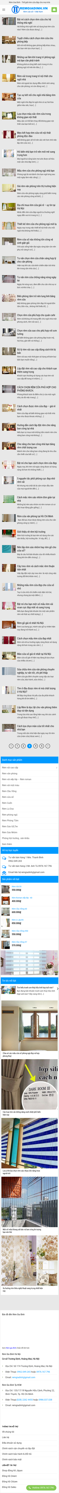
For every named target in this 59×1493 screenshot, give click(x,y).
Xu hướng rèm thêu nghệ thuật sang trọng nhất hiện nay (23, 1289)
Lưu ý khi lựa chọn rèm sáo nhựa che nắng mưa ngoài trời (21, 1172)
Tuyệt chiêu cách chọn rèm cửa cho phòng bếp (35, 40)
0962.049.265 (24, 1372)
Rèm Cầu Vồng (9, 791)
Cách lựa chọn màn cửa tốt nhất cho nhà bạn (35, 728)
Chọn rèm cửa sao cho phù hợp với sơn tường (37, 332)
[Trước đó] (11, 746)
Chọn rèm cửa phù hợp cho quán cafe (36, 315)
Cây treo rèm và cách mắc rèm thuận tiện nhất (35, 568)
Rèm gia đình (11, 1348)
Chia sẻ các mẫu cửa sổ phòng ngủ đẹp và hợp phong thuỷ (21, 1054)
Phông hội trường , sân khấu (15, 838)
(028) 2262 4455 (25, 1399)
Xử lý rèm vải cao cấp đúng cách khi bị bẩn (36, 351)
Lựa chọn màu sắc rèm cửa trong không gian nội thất (34, 115)
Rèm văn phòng (9, 773)
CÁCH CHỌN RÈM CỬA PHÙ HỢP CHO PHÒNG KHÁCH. (36, 389)
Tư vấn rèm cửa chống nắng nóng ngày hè (36, 279)
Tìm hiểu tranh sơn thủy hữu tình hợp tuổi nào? (35, 987)
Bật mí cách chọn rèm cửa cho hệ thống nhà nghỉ (34, 21)
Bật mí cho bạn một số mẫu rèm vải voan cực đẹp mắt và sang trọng (35, 605)
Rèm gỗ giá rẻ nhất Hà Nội (30, 623)
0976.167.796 (43, 1372)
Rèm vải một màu (10, 785)
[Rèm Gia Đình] (29, 10)
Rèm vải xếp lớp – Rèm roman (16, 779)
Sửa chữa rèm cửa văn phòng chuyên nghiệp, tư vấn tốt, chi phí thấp (35, 671)
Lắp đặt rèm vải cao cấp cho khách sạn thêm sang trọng (37, 370)
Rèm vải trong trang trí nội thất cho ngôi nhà (35, 78)
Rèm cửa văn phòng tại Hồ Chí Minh (35, 516)
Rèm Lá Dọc (8, 808)
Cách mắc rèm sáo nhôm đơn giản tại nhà (36, 499)
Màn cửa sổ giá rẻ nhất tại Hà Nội (34, 654)
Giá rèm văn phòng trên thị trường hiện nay (36, 188)
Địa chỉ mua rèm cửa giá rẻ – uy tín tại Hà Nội (36, 206)
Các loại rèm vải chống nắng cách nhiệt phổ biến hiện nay (22, 1113)
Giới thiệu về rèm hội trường (31, 531)
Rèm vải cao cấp (10, 767)
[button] (3, 9)
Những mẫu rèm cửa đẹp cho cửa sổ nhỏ (35, 587)
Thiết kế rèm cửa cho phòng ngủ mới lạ (37, 224)
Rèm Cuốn (7, 803)
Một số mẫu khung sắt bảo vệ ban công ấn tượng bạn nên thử (22, 1231)
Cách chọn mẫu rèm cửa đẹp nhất (34, 638)
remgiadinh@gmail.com (23, 1377)
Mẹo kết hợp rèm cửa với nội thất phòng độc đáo (34, 134)
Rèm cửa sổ (8, 797)
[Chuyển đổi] (56, 767)
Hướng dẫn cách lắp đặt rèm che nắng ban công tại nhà (36, 427)
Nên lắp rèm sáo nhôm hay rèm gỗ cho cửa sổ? (36, 549)
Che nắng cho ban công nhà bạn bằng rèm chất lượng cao (36, 446)
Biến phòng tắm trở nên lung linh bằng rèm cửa (36, 298)
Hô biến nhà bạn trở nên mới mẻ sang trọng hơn (36, 153)
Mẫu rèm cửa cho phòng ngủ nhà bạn (35, 170)
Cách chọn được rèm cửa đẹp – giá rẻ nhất (36, 408)
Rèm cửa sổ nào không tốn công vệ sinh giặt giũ (35, 241)
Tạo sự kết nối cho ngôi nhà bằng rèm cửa (36, 96)
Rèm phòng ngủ (9, 814)
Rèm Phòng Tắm (10, 820)
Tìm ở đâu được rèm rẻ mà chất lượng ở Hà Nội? (36, 690)
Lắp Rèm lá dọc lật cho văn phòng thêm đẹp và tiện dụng (37, 709)
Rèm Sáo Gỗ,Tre (10, 826)
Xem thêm (7, 844)
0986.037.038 (45, 1399)
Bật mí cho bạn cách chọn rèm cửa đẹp (37, 463)
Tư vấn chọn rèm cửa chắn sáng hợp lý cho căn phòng (36, 260)
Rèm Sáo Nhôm (9, 832)
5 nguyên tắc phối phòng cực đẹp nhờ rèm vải (36, 480)
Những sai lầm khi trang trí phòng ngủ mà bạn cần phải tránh (36, 59)
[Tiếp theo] (48, 746)
